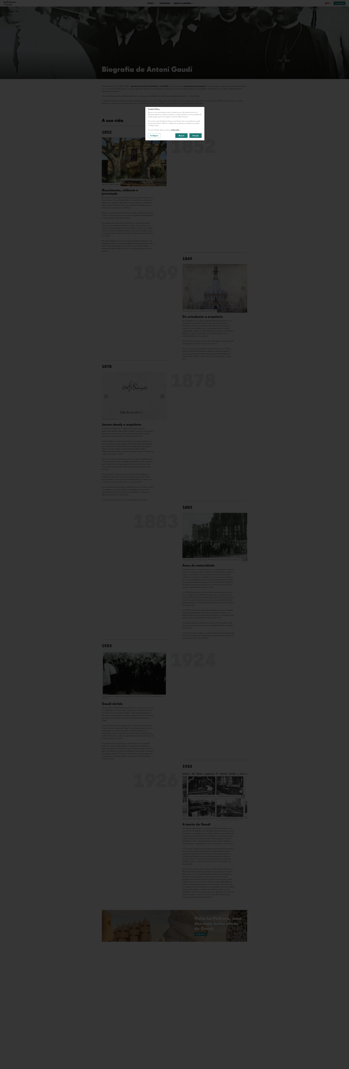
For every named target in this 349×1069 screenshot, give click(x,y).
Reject (181, 136)
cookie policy (175, 130)
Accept (195, 136)
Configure (154, 136)
